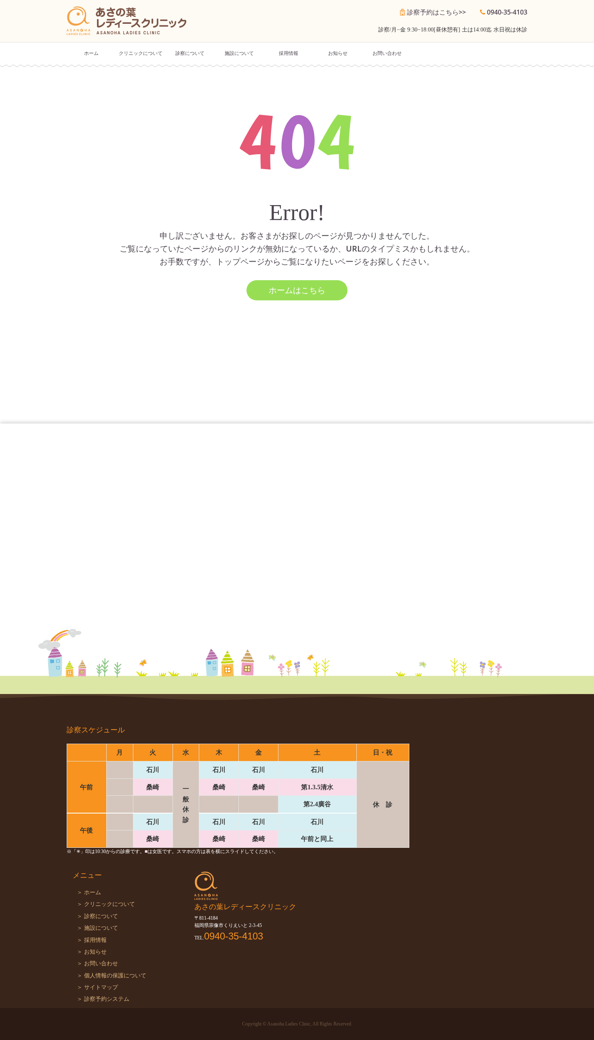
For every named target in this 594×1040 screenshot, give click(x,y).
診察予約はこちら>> (436, 12)
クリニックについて (140, 53)
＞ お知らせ (92, 952)
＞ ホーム (89, 892)
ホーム (91, 53)
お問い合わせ (387, 53)
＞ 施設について (97, 928)
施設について (239, 53)
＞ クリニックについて (106, 904)
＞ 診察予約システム (103, 999)
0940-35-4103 (507, 12)
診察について (189, 53)
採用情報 (288, 53)
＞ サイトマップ (97, 987)
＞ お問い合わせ (97, 963)
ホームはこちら (297, 290)
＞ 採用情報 (92, 940)
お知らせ (338, 53)
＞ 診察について (97, 916)
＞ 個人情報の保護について (111, 976)
